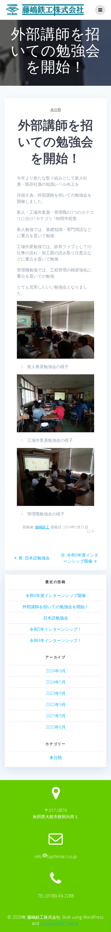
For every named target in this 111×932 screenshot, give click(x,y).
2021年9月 (56, 716)
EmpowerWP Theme (59, 923)
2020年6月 (56, 727)
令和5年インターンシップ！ (56, 629)
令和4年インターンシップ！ (56, 640)
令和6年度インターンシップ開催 (55, 595)
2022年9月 (56, 704)
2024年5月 (56, 682)
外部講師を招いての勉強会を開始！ (55, 606)
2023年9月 (56, 693)
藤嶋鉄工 (42, 527)
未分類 (55, 109)
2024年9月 (56, 671)
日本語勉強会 (55, 618)
